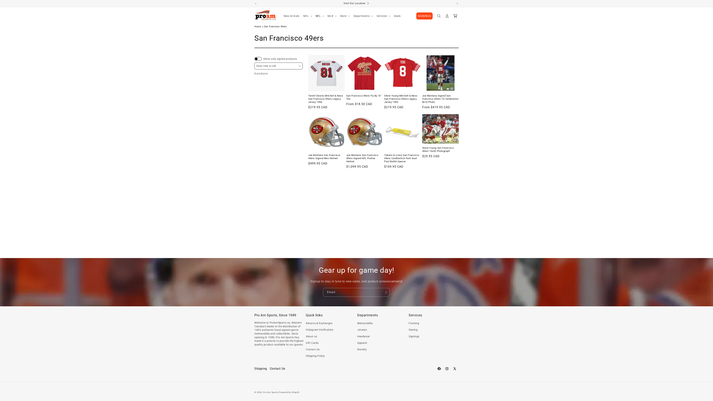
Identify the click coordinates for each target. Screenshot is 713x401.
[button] (307, 16)
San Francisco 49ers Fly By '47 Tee (363, 97)
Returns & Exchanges (319, 323)
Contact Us (313, 349)
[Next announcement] (457, 3)
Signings (414, 336)
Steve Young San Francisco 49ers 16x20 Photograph (438, 149)
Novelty (362, 349)
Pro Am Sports (270, 392)
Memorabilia (365, 323)
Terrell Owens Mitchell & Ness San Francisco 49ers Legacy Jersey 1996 (325, 98)
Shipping (260, 368)
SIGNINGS (424, 15)
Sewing (413, 329)
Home (257, 26)
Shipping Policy (315, 355)
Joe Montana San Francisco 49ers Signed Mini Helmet (324, 157)
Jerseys (362, 329)
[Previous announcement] (256, 3)
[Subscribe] (386, 292)
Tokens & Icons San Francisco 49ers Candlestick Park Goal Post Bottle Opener (401, 158)
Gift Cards (312, 342)
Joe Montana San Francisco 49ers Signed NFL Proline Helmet (362, 158)
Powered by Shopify (289, 392)
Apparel (362, 342)
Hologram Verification (319, 329)
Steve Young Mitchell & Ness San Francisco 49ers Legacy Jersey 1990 (400, 98)
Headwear (363, 336)
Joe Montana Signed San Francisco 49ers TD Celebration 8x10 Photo (440, 98)
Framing (414, 323)
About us (311, 336)
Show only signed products (280, 58)
